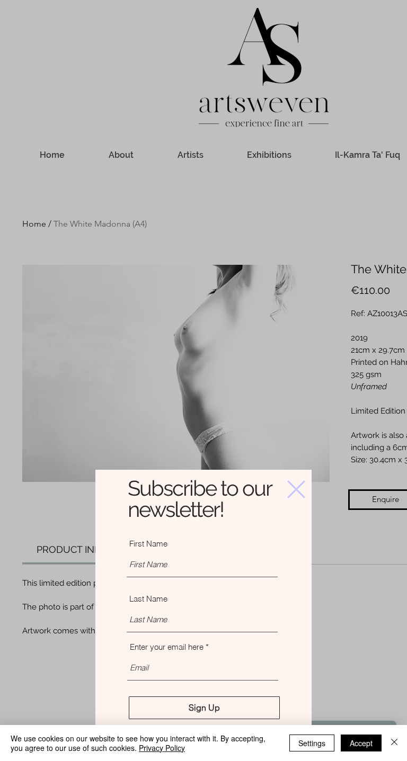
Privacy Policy (162, 747)
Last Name (148, 599)
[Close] (394, 743)
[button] (296, 489)
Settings (311, 743)
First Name (148, 544)
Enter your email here (167, 647)
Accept (361, 743)
